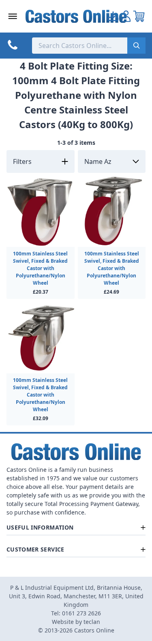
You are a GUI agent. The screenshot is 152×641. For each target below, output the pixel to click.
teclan (91, 622)
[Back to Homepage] (76, 16)
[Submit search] (136, 45)
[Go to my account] (113, 16)
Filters (22, 161)
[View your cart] (139, 16)
